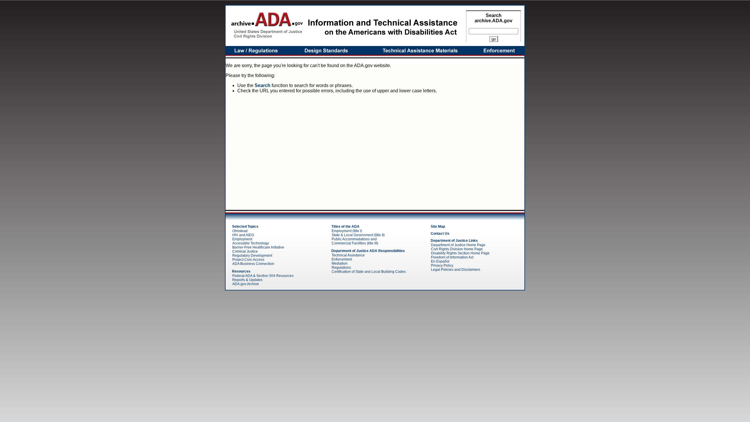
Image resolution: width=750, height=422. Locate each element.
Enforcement (342, 259)
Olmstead (240, 231)
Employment (242, 239)
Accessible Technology (250, 243)
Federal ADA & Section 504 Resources (263, 276)
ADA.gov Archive (245, 284)
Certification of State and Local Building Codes (369, 272)
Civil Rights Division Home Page (457, 249)
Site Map (438, 226)
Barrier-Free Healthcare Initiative (258, 247)
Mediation (339, 263)
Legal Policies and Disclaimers (455, 270)
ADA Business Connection (253, 264)
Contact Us (440, 234)
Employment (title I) (347, 231)
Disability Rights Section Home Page (460, 253)
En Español (440, 261)
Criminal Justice (245, 251)
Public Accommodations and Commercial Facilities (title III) (355, 241)
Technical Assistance (348, 255)
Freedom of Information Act (452, 257)
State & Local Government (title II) (358, 235)
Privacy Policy (442, 265)
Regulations (341, 268)
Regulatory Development (252, 255)
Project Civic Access (248, 260)
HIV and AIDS (243, 235)
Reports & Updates (247, 280)
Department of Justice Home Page (458, 245)
